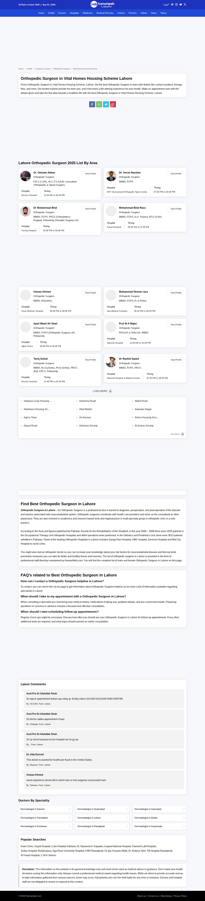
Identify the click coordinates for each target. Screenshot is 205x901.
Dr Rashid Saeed (129, 358)
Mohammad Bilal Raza (132, 207)
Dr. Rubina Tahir (137, 851)
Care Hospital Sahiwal (64, 846)
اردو (166, 4)
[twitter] (184, 4)
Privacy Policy (180, 896)
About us (141, 896)
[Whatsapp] (99, 104)
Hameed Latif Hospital (144, 846)
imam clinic (27, 846)
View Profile (90, 174)
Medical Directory (105, 13)
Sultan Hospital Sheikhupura (36, 851)
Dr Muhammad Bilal (45, 207)
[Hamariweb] (102, 4)
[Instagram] (176, 4)
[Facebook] (92, 104)
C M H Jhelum (48, 855)
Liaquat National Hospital (117, 846)
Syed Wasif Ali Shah (45, 323)
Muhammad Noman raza (133, 291)
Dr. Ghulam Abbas (44, 172)
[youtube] (180, 4)
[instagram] (113, 104)
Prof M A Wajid (128, 323)
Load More (100, 391)
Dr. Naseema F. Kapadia (90, 846)
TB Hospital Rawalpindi (159, 851)
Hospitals (74, 13)
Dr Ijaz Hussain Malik (116, 851)
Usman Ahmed (42, 291)
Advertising (166, 896)
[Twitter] (106, 104)
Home (41, 13)
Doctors (62, 13)
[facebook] (172, 4)
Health (51, 13)
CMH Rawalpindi (94, 851)
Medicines (88, 13)
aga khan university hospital (68, 851)
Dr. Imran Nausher (130, 172)
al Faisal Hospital (30, 855)
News (154, 13)
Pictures (133, 13)
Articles (121, 13)
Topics (163, 13)
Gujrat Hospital (42, 846)
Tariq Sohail (40, 358)
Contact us (153, 896)
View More (175, 434)
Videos (143, 13)
